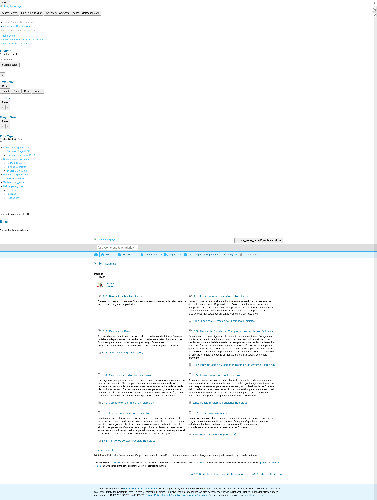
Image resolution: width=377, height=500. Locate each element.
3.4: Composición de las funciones (127, 375)
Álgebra (173, 254)
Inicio (108, 254)
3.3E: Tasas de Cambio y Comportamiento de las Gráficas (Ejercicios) (234, 364)
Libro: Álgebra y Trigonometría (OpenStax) (210, 254)
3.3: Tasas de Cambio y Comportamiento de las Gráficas (233, 331)
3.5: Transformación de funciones (217, 375)
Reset (5, 86)
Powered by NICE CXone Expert (140, 488)
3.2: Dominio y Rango (118, 331)
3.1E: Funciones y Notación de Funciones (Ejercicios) (224, 321)
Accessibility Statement (195, 495)
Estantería (128, 254)
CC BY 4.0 (201, 462)
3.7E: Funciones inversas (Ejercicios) (214, 434)
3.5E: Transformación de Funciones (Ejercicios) (220, 402)
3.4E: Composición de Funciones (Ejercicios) (128, 402)
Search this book (9, 54)
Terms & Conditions (172, 495)
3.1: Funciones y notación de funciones (221, 296)
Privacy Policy (153, 495)
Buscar (99, 247)
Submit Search (10, 64)
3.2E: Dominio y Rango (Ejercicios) (122, 352)
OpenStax (109, 283)
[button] (12, 194)
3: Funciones (115, 462)
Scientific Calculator (17, 170)
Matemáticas (151, 254)
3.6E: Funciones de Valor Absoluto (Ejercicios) (129, 440)
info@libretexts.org (254, 495)
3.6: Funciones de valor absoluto (126, 413)
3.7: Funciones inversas (210, 413)
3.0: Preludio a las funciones (123, 296)
